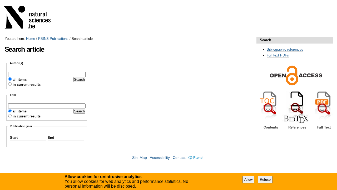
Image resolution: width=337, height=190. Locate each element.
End (51, 138)
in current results (27, 85)
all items (20, 80)
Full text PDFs (278, 55)
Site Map (139, 158)
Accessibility (160, 158)
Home (30, 39)
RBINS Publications (53, 39)
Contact (179, 158)
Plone (195, 158)
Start (14, 138)
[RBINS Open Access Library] (30, 18)
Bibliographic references (285, 49)
